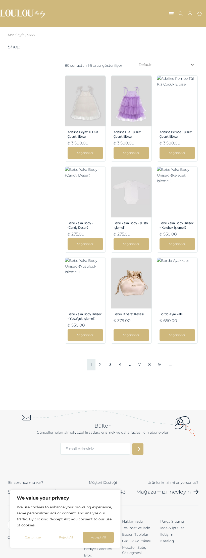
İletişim (166, 534)
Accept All (98, 537)
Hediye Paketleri (98, 548)
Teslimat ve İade (136, 528)
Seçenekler (85, 153)
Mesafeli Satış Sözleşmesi (134, 550)
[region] (65, 519)
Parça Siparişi (172, 521)
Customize (33, 537)
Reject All (66, 537)
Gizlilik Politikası (136, 541)
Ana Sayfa (16, 35)
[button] (171, 13)
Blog (88, 555)
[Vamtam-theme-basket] (199, 13)
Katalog (167, 541)
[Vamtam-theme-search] (180, 13)
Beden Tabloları (135, 534)
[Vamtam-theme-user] (190, 13)
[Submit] (137, 449)
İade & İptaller (172, 528)
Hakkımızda (132, 521)
